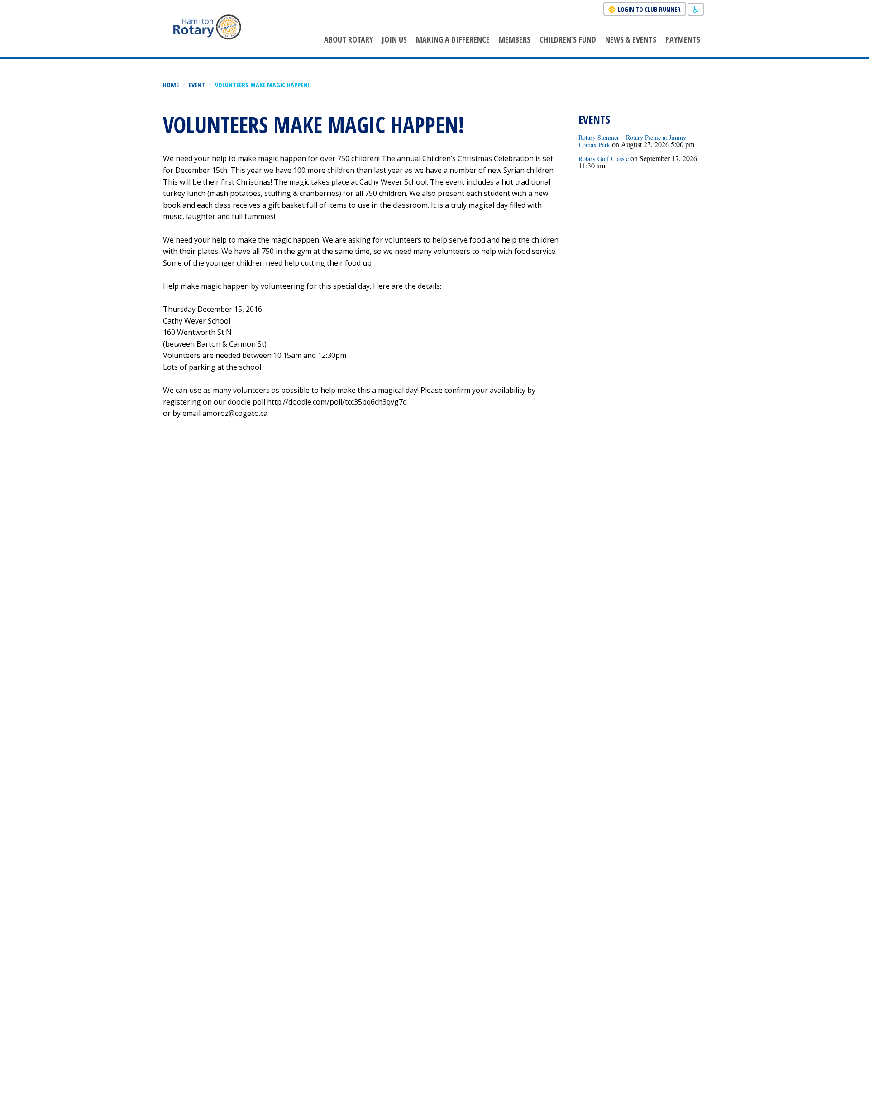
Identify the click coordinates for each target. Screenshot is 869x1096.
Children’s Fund (568, 39)
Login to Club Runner (649, 9)
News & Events (630, 39)
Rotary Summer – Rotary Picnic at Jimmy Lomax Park (632, 141)
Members (514, 39)
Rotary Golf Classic (603, 158)
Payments (682, 39)
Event (197, 85)
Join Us (394, 39)
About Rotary (348, 39)
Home (171, 85)
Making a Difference (453, 39)
